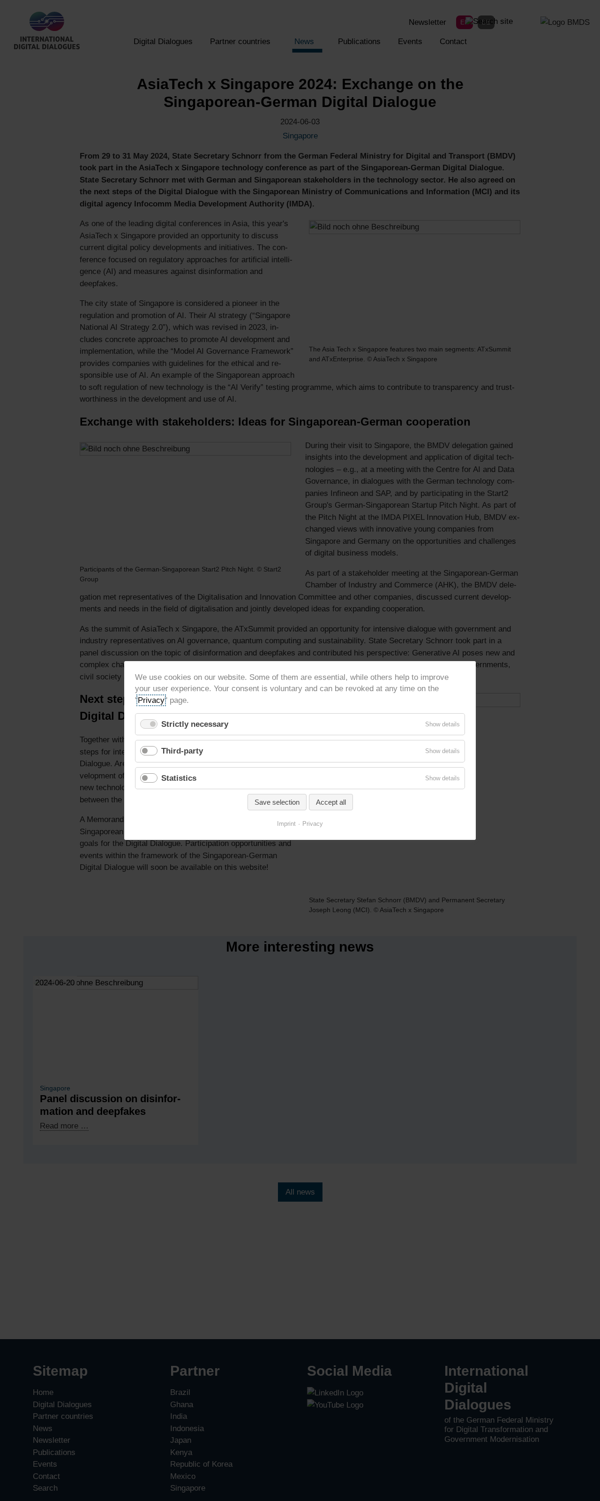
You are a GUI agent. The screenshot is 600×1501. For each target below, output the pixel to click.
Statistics (178, 777)
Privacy (151, 699)
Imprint (286, 823)
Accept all (331, 802)
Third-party (182, 751)
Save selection (277, 802)
